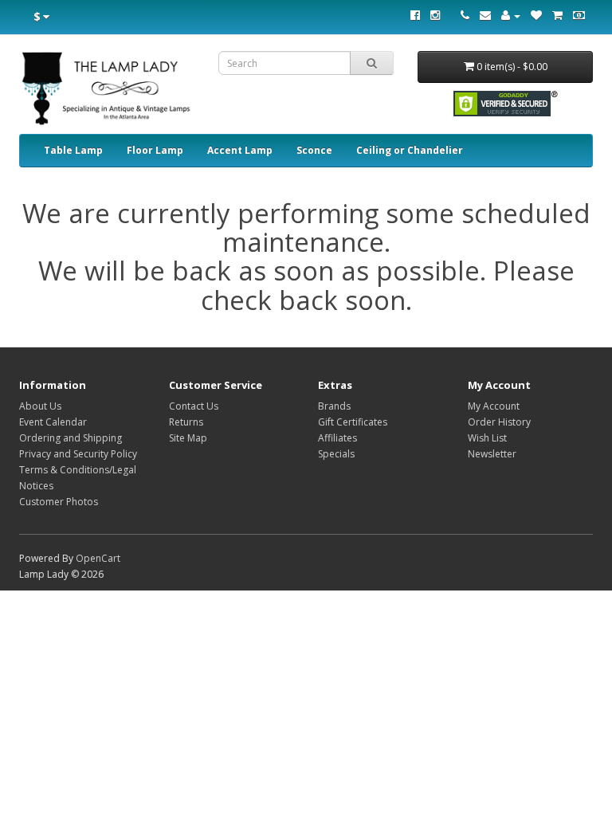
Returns (186, 422)
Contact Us (193, 406)
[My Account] (510, 15)
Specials (336, 454)
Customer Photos (58, 501)
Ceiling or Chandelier (409, 150)
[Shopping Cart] (557, 15)
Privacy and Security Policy (78, 454)
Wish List (487, 438)
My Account (494, 406)
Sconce (314, 150)
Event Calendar (53, 422)
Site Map (188, 438)
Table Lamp (73, 150)
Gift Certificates (352, 422)
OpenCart (98, 558)
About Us (40, 406)
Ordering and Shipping (70, 438)
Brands (334, 406)
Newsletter (492, 454)
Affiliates (337, 438)
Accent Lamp (240, 150)
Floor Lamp (155, 150)
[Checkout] (579, 15)
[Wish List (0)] (536, 15)
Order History (499, 422)
